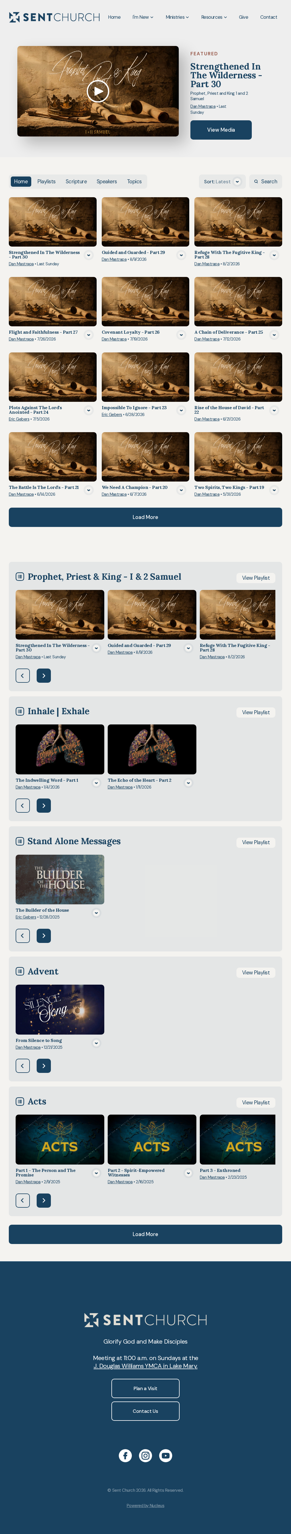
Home (21, 181)
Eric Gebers (19, 419)
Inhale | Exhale (59, 711)
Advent (43, 971)
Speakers (107, 181)
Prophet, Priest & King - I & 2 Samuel (104, 576)
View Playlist (256, 578)
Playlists (46, 181)
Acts (37, 1101)
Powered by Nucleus (145, 1505)
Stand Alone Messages (74, 841)
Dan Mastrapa (202, 106)
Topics (134, 181)
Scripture (76, 181)
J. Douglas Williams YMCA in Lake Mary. (145, 1366)
